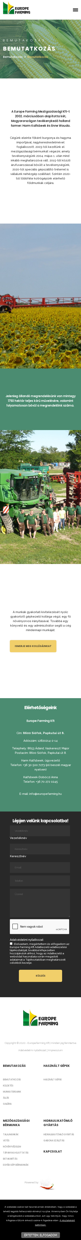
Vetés (6, 1140)
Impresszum (55, 1050)
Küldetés (8, 1085)
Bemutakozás (13, 57)
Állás (6, 1097)
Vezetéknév (18, 838)
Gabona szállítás (53, 1140)
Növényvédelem (12, 1146)
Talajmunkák (10, 1134)
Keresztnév (18, 856)
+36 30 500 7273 (34, 765)
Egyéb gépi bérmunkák (15, 1164)
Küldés (40, 975)
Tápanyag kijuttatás (16, 1152)
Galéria (7, 1103)
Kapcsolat (52, 1151)
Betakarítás (10, 1158)
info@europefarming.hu (45, 794)
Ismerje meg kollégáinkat (33, 646)
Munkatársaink (12, 1091)
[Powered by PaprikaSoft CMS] (47, 1182)
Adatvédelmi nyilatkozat (32, 1050)
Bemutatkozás (12, 1079)
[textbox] (40, 151)
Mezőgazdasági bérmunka (16, 1123)
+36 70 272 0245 (47, 781)
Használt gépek (56, 1066)
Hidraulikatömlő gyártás (58, 1123)
